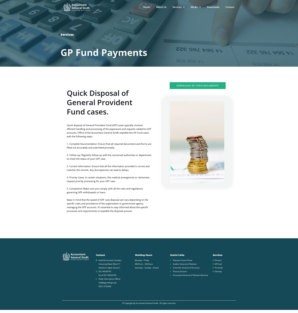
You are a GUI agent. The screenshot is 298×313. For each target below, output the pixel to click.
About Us (161, 7)
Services (177, 7)
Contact (230, 7)
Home (146, 7)
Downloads (213, 7)
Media (194, 7)
